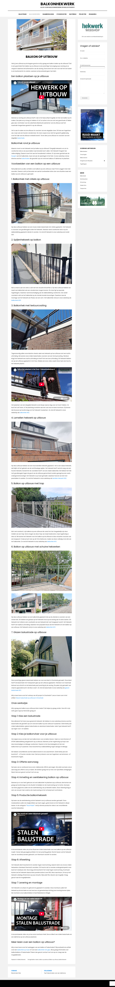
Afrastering (83, 182)
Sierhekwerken (84, 179)
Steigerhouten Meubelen (86, 160)
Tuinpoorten (83, 188)
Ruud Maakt (30, 805)
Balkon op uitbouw (53, 959)
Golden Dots (83, 185)
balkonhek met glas (44, 950)
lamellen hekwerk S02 (59, 478)
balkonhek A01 (51, 541)
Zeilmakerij (92, 14)
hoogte (13, 156)
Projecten (82, 14)
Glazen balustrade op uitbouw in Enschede (29, 698)
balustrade (20, 138)
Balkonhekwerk (58, 4)
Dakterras (72, 14)
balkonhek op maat (23, 950)
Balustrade (22, 14)
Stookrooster (61, 14)
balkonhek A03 (16, 300)
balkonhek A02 (24, 412)
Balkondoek (83, 176)
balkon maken (35, 959)
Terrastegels (83, 154)
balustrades (25, 158)
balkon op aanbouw (44, 959)
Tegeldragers (83, 164)
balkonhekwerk (62, 959)
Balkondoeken (83, 151)
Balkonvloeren (83, 157)
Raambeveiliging (48, 14)
